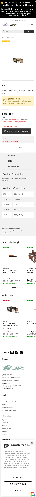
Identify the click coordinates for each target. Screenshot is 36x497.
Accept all (18, 477)
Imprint (4, 404)
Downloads (5, 423)
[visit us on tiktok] (21, 352)
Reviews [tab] (10, 161)
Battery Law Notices (7, 407)
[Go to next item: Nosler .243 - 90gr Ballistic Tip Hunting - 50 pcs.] (32, 37)
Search (29, 31)
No (15, 210)
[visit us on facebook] (12, 352)
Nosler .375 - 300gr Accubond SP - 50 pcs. (10, 325)
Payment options (6, 428)
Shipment (4, 431)
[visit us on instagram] (16, 352)
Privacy (4, 399)
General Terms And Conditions (10, 402)
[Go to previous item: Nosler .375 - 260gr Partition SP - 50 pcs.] (29, 37)
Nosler (6, 321)
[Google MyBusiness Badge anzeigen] (33, 494)
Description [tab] (11, 156)
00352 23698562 (7, 375)
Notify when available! (18, 131)
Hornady (6, 268)
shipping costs (15, 119)
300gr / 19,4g (18, 215)
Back (3, 37)
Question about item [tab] (13, 167)
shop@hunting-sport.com (12, 381)
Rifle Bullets (10, 37)
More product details (10, 141)
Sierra (29, 321)
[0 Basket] (27, 25)
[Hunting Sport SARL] (9, 25)
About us (4, 425)
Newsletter (5, 434)
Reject (18, 490)
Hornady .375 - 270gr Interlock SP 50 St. (10, 271)
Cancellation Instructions (9, 410)
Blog (3, 420)
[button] (12, 256)
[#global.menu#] (32, 25)
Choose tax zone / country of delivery (14, 122)
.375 (15, 204)
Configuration (18, 484)
